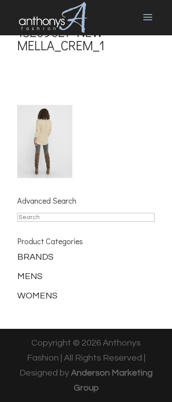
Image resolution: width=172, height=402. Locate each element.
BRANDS (35, 257)
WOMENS (37, 295)
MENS (29, 276)
